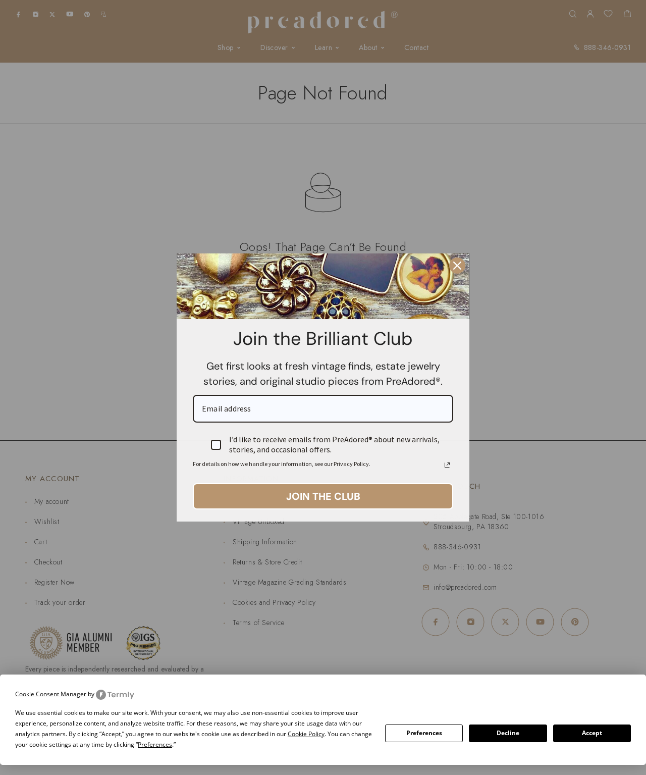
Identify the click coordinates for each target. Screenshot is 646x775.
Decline (508, 733)
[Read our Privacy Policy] (447, 465)
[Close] (457, 265)
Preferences (424, 733)
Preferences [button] (155, 744)
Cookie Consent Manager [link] (50, 694)
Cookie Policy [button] (306, 734)
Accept (592, 733)
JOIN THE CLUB (323, 496)
